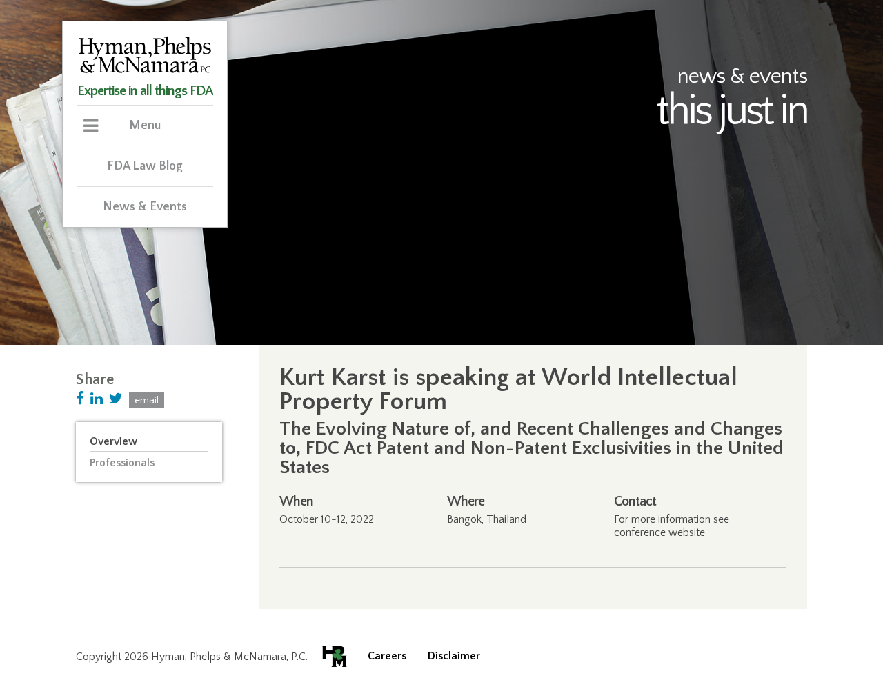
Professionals (122, 463)
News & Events (145, 207)
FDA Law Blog (145, 166)
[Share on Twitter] (116, 399)
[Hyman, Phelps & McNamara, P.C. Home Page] (145, 71)
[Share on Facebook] (80, 399)
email (147, 400)
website (686, 532)
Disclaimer (454, 656)
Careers (387, 656)
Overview (113, 441)
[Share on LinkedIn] (96, 399)
